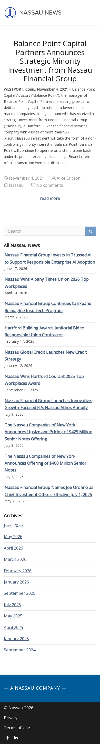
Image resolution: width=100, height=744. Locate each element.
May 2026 (13, 536)
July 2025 (12, 604)
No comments (49, 185)
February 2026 (18, 571)
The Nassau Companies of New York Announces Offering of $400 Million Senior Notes (45, 463)
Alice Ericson (69, 178)
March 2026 (15, 559)
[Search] (90, 231)
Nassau (16, 185)
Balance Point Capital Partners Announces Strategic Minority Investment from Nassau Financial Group (50, 60)
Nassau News (40, 12)
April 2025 (13, 627)
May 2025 (13, 616)
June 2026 (13, 525)
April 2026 (13, 548)
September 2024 (19, 650)
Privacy (10, 718)
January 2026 (16, 582)
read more (50, 198)
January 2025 (16, 638)
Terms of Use (17, 727)
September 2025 (19, 593)
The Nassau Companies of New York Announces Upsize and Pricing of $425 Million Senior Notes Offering (48, 432)
